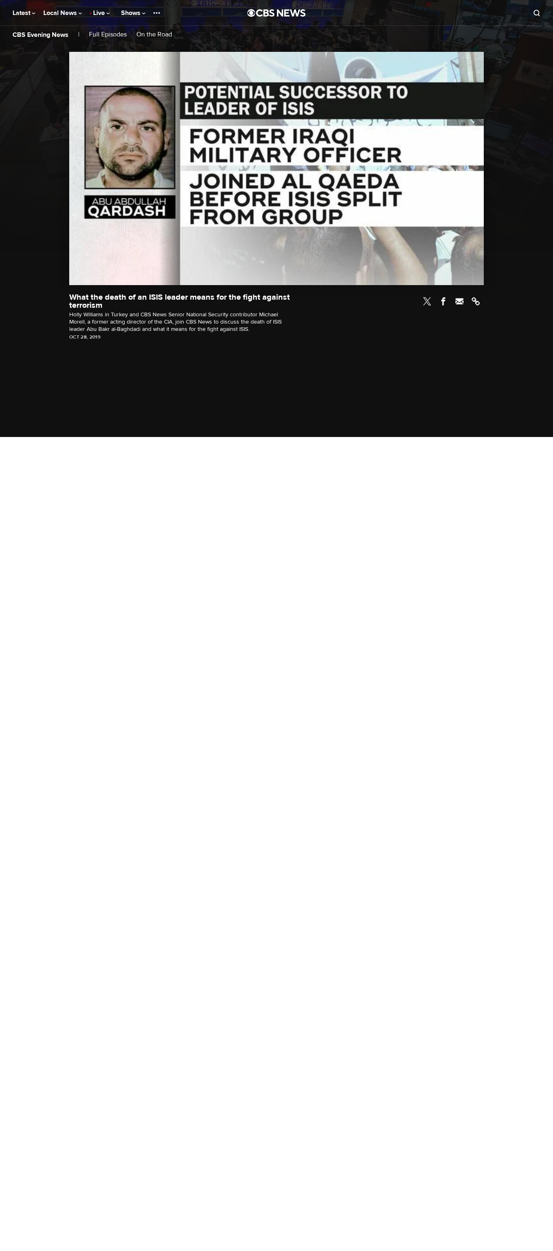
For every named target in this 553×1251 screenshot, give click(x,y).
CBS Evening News (40, 35)
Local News (61, 13)
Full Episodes (108, 34)
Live (99, 13)
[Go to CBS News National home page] (276, 13)
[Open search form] (536, 13)
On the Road (154, 34)
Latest (22, 13)
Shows (131, 13)
